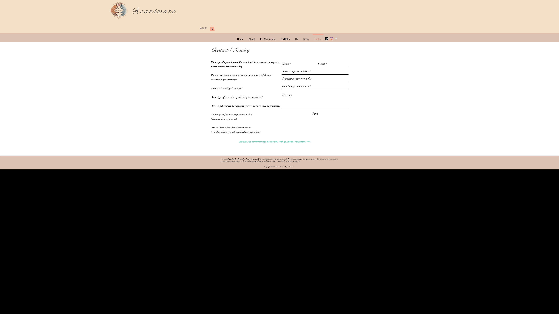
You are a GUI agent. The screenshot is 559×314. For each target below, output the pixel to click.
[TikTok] (326, 38)
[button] (212, 28)
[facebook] (336, 38)
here (307, 141)
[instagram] (331, 38)
